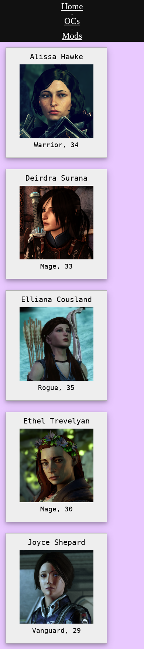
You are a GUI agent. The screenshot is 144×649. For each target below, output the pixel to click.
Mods (72, 35)
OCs (72, 21)
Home (72, 6)
